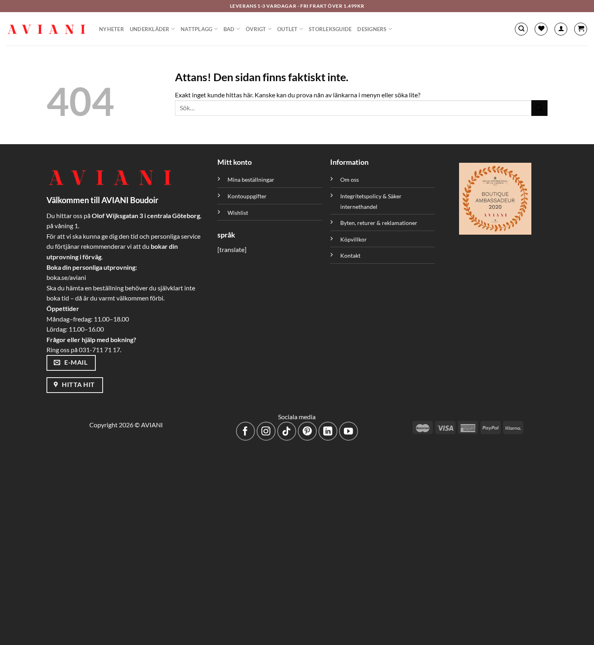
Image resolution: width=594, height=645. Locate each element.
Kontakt (350, 255)
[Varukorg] (580, 29)
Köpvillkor (353, 239)
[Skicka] (539, 108)
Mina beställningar (251, 179)
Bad (229, 29)
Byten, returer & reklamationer (378, 222)
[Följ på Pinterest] (307, 431)
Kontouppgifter (247, 196)
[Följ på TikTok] (286, 431)
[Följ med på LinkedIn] (327, 431)
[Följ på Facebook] (245, 431)
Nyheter (111, 29)
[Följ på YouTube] (348, 431)
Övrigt (256, 29)
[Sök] (521, 29)
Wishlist (237, 212)
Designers (371, 29)
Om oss (349, 179)
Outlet (287, 29)
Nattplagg (196, 29)
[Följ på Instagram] (266, 431)
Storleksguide (330, 29)
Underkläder (150, 29)
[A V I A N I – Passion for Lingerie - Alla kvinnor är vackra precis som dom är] (46, 29)
